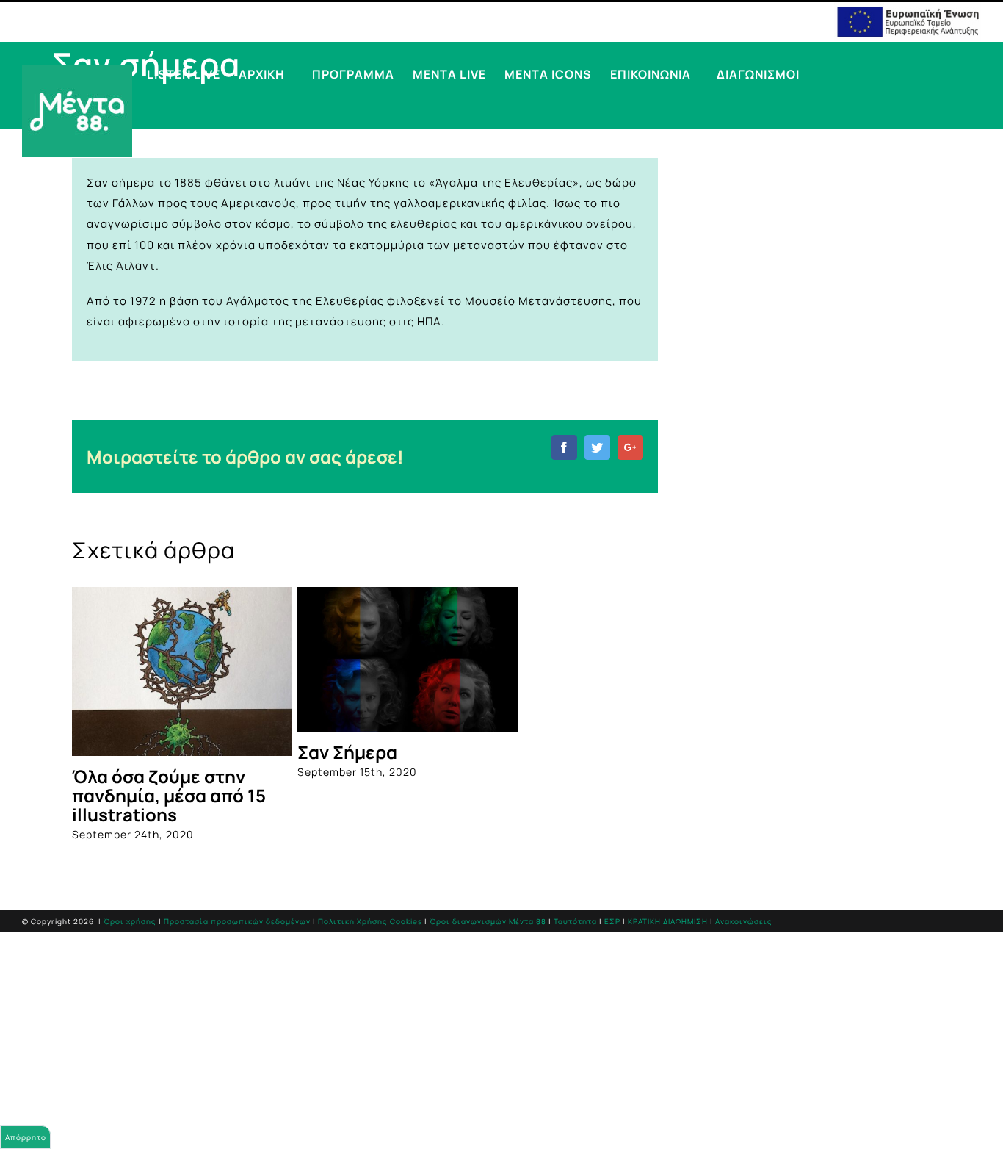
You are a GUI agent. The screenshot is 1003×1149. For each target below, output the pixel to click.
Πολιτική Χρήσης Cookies (370, 921)
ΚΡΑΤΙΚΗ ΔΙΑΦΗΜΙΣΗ (668, 921)
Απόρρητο (25, 1137)
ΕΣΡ (612, 921)
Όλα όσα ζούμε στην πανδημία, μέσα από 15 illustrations (169, 795)
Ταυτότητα (575, 921)
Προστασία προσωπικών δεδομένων (237, 921)
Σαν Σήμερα (347, 752)
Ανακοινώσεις (743, 921)
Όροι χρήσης (130, 921)
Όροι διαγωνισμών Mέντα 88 (488, 921)
